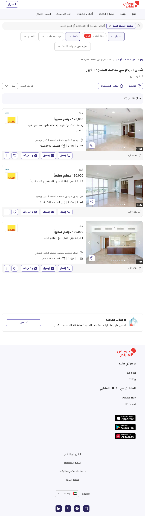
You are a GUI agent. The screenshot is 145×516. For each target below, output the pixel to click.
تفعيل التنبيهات (109, 86)
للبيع (134, 14)
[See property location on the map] (92, 145)
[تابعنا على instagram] (86, 508)
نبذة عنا (131, 372)
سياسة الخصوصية (72, 463)
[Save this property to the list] (14, 155)
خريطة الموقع (72, 480)
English (86, 493)
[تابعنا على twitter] (68, 508)
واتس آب (28, 155)
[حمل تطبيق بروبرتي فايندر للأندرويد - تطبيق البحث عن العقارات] (125, 427)
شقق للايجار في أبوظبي (126, 60)
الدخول (12, 4)
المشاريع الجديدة (106, 14)
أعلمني (24, 322)
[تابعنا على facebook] (77, 508)
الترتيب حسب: (26, 86)
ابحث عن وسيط (63, 14)
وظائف (132, 379)
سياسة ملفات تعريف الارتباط (72, 471)
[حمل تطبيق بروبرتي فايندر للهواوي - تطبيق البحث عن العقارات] (125, 436)
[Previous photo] (89, 129)
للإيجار (123, 14)
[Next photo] (139, 129)
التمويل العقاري (43, 14)
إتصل (63, 155)
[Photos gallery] (114, 129)
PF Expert (130, 403)
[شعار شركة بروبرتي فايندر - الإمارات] (131, 4)
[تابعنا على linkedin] (59, 508)
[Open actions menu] (7, 155)
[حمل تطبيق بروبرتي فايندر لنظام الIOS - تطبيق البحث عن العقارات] (125, 418)
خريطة (132, 86)
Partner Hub (129, 397)
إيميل (46, 155)
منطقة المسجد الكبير (123, 26)
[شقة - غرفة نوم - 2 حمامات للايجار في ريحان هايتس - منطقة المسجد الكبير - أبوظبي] (72, 247)
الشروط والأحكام (72, 454)
